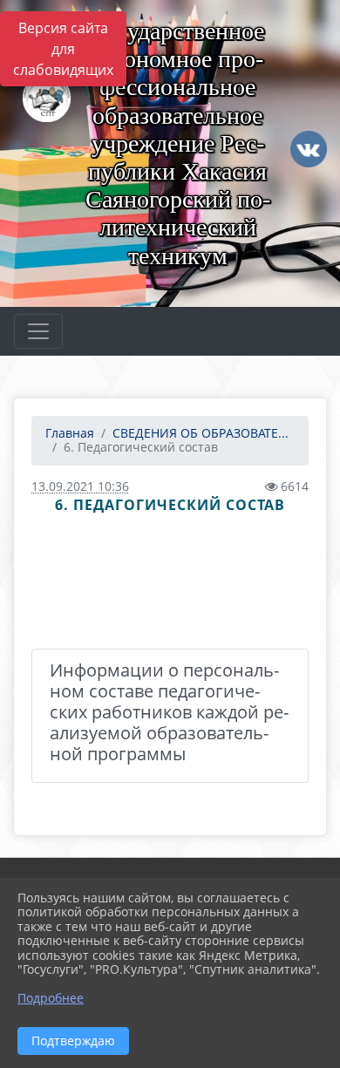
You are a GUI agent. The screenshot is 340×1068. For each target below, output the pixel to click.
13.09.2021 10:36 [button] (80, 486)
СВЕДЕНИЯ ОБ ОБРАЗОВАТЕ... (200, 433)
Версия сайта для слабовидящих (63, 48)
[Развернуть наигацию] (38, 331)
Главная (69, 433)
